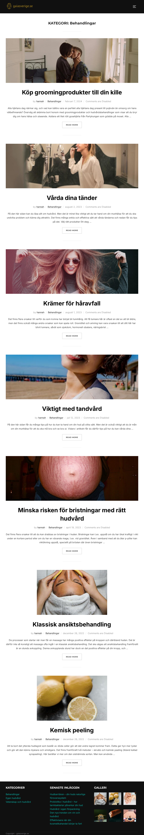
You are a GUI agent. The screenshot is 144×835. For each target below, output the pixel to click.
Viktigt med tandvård (72, 408)
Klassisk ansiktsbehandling (72, 624)
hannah (40, 101)
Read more (74, 125)
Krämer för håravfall (71, 303)
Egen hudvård (13, 798)
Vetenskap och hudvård (18, 801)
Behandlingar (54, 101)
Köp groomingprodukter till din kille (72, 92)
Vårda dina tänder (72, 197)
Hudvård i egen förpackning (65, 809)
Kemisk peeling (72, 730)
